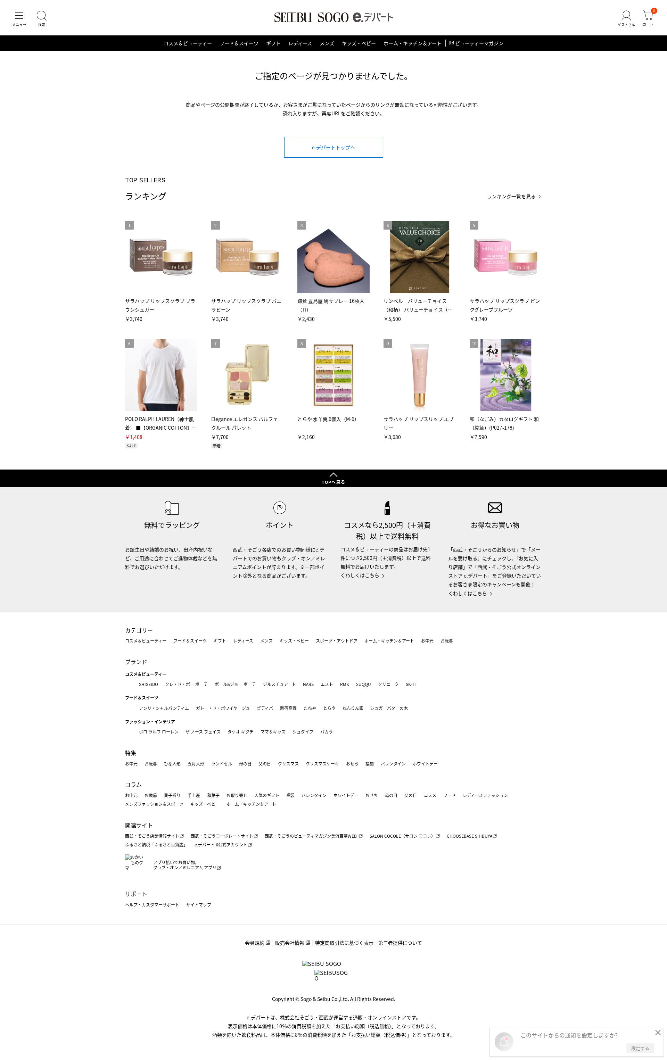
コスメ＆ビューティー (188, 43)
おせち (352, 764)
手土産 (194, 795)
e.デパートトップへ (333, 147)
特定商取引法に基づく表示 (344, 942)
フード (449, 795)
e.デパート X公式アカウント (221, 844)
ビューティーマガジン (479, 43)
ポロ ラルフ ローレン (159, 732)
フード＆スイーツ (239, 43)
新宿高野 (288, 708)
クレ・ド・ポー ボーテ (186, 684)
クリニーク (388, 684)
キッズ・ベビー (359, 43)
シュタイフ (303, 732)
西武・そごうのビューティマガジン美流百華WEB (311, 836)
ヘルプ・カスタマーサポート (152, 905)
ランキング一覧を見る (511, 196)
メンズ (327, 43)
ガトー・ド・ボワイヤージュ (223, 708)
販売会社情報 (289, 942)
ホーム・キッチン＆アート (413, 43)
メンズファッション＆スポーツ (154, 804)
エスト (327, 684)
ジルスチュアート (279, 684)
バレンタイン (393, 764)
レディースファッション (485, 795)
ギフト (273, 43)
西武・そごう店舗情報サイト (152, 836)
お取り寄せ (237, 795)
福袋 (369, 764)
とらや (329, 708)
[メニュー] (19, 18)
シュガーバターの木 (389, 708)
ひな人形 (172, 764)
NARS (308, 684)
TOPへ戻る (333, 482)
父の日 (264, 764)
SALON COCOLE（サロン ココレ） (402, 836)
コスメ (430, 795)
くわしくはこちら (359, 575)
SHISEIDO (148, 684)
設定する (640, 1048)
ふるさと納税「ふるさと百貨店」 (156, 844)
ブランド (136, 661)
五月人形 (196, 764)
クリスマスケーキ (322, 764)
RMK (344, 684)
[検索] (41, 18)
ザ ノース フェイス (203, 732)
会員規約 (254, 942)
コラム (133, 784)
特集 (130, 752)
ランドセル (221, 764)
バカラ (326, 732)
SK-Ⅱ (411, 684)
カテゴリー (139, 630)
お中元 (427, 641)
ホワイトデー (425, 764)
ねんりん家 (353, 708)
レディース (300, 43)
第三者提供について (400, 942)
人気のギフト (266, 795)
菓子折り (172, 795)
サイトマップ (198, 905)
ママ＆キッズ (273, 732)
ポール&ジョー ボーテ (235, 684)
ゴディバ (265, 708)
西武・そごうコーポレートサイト (222, 836)
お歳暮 (446, 641)
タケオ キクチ (241, 732)
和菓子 (213, 795)
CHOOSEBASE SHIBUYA (469, 836)
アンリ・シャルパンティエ (164, 708)
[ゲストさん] (626, 18)
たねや (310, 708)
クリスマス (288, 764)
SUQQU (363, 684)
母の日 (245, 764)
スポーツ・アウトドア (336, 641)
